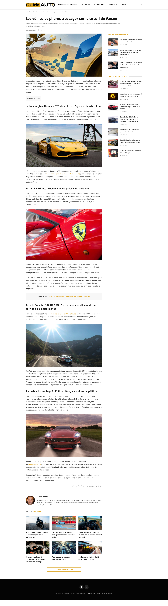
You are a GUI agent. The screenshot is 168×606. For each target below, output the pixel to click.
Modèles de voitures (67, 5)
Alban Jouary (42, 497)
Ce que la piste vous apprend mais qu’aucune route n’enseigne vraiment (63, 534)
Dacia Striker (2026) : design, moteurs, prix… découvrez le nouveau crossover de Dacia (129, 119)
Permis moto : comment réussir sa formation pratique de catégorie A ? (37, 534)
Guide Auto (29, 12)
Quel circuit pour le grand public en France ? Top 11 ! (69, 296)
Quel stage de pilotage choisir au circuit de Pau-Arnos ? (89, 558)
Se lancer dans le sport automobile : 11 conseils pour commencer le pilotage (36, 559)
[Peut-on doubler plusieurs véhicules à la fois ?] (64, 547)
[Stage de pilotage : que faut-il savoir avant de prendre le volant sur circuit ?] (90, 523)
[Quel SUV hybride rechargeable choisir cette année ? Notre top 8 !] (113, 142)
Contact (98, 593)
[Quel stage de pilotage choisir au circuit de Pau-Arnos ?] (90, 547)
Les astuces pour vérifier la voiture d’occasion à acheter (131, 41)
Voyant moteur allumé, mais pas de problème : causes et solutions (131, 95)
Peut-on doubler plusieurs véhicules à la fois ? (61, 558)
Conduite (35, 12)
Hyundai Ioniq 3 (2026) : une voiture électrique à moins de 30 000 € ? (130, 106)
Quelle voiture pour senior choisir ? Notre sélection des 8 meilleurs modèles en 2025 (131, 83)
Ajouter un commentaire (64, 569)
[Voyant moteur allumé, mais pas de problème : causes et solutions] (113, 96)
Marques (86, 5)
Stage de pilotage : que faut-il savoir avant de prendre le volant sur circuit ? (90, 534)
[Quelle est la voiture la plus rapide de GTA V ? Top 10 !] (113, 153)
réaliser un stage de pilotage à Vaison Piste (63, 174)
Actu (124, 5)
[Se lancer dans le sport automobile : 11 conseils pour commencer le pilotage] (37, 547)
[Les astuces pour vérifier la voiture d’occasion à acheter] (113, 42)
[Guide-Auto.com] (40, 5)
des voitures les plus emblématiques (61, 314)
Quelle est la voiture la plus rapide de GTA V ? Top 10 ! (130, 152)
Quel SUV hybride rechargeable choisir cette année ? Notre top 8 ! (130, 141)
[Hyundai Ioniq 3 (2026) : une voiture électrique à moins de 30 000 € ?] (113, 107)
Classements (100, 5)
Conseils (113, 5)
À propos (84, 593)
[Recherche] (141, 5)
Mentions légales (107, 593)
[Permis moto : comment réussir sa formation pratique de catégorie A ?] (37, 523)
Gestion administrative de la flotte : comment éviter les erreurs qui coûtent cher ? (131, 52)
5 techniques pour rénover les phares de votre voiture (129, 131)
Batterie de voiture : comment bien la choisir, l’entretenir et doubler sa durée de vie (131, 65)
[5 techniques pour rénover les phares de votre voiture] (113, 132)
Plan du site (91, 593)
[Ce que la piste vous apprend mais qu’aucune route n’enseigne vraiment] (64, 523)
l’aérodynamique (34, 464)
